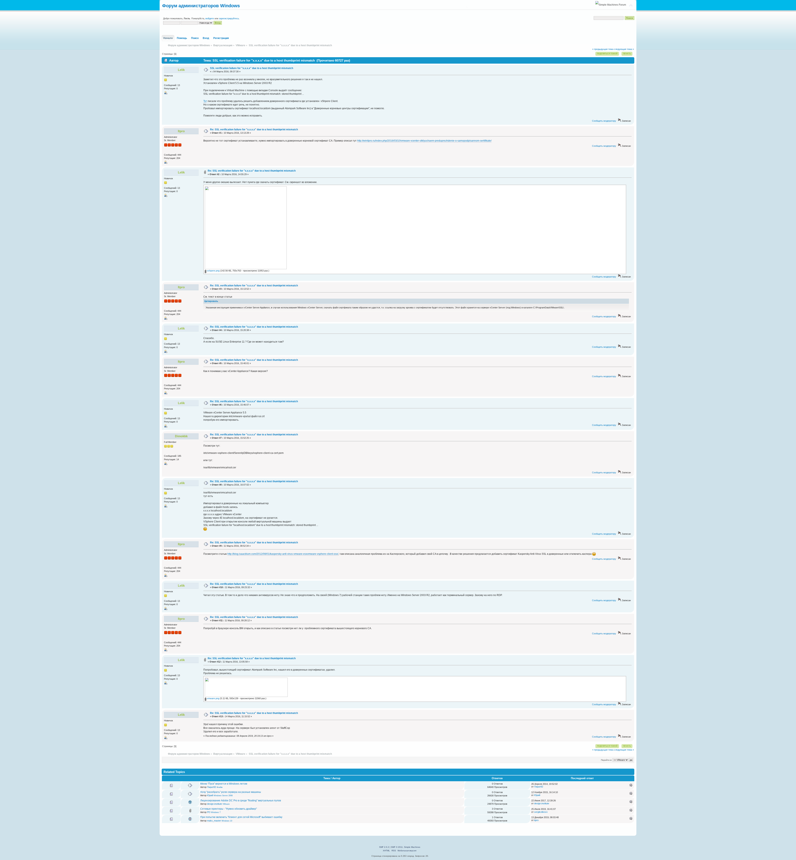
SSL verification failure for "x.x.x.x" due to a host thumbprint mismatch (251, 68)
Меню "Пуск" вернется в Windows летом (223, 783)
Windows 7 (216, 812)
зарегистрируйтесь (229, 18)
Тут (205, 101)
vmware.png (212, 698)
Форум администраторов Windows (201, 5)
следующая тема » (624, 49)
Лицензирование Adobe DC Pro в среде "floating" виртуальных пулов (240, 800)
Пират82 (211, 787)
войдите (209, 18)
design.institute (214, 804)
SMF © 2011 (397, 847)
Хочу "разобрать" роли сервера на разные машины (230, 792)
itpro (181, 131)
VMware (226, 804)
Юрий (210, 795)
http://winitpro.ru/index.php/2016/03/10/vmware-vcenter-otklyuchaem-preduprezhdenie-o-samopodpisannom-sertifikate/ (424, 140)
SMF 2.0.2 (384, 847)
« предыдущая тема (602, 49)
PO (208, 812)
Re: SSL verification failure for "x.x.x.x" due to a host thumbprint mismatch (254, 129)
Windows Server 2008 (223, 796)
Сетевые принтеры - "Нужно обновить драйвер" (228, 808)
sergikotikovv (541, 812)
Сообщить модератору (604, 121)
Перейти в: (606, 760)
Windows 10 (227, 821)
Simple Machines (412, 847)
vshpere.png (213, 270)
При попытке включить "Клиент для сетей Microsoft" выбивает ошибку (241, 817)
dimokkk (181, 436)
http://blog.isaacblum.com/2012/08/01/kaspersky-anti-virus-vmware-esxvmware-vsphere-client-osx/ (282, 553)
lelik (181, 69)
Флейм (219, 787)
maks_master (214, 820)
